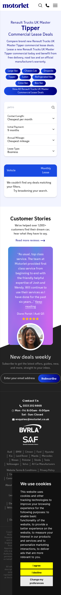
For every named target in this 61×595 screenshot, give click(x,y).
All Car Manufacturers (43, 464)
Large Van (13, 71)
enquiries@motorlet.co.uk (32, 419)
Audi (9, 452)
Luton (25, 77)
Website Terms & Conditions (21, 470)
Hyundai (49, 452)
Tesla (47, 460)
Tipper (11, 77)
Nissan (15, 460)
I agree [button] (36, 565)
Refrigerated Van (44, 77)
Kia (10, 456)
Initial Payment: (15, 127)
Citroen (29, 452)
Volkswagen (13, 464)
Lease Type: (13, 149)
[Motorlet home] (16, 5)
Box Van (39, 83)
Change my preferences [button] (37, 581)
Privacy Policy (47, 470)
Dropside (48, 71)
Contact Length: (15, 116)
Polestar (26, 460)
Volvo (25, 464)
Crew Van (23, 83)
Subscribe (49, 379)
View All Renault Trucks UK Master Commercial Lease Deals (30, 91)
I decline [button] (37, 572)
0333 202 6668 (32, 406)
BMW (19, 452)
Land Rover (22, 456)
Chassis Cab (31, 71)
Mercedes (47, 456)
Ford (39, 452)
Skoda (37, 460)
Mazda (34, 456)
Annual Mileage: (16, 138)
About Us (10, 485)
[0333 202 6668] (47, 5)
